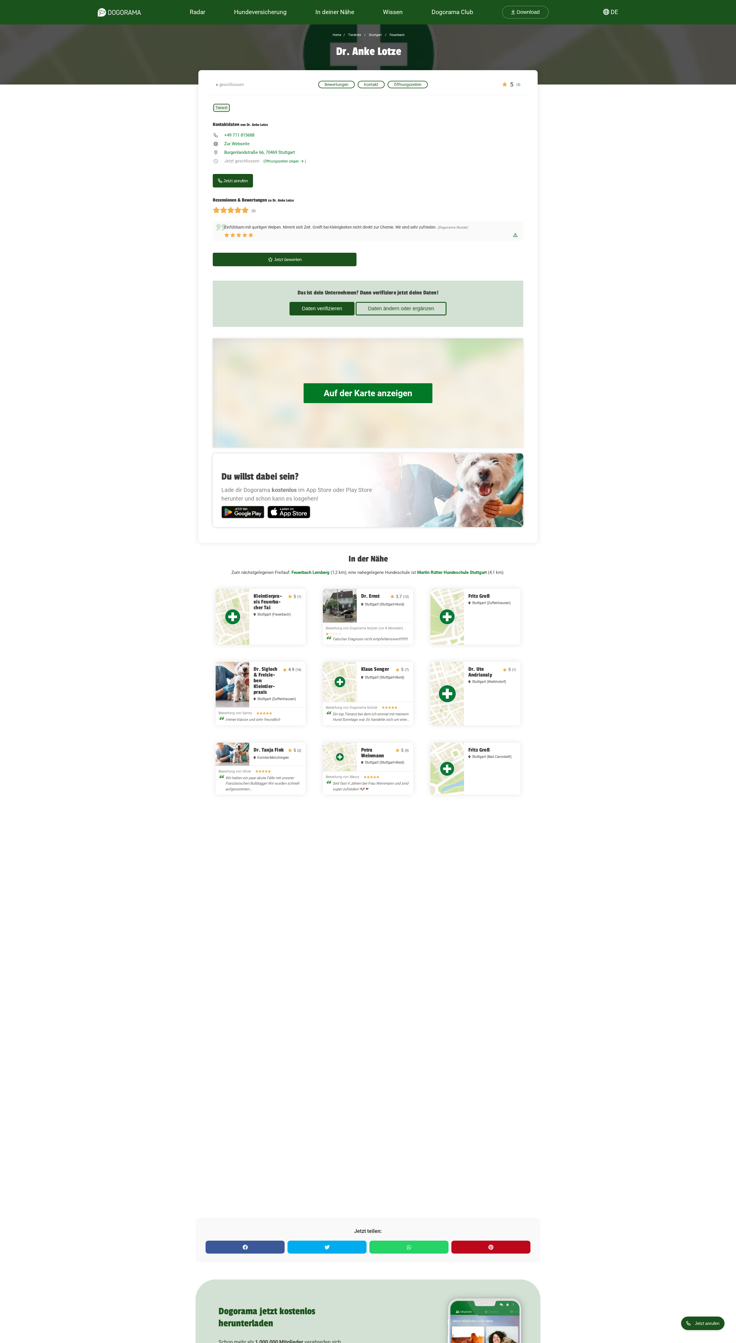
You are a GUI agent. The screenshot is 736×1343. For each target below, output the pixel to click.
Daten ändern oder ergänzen (401, 308)
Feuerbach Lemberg (310, 572)
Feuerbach (397, 35)
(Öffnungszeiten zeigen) (284, 161)
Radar (197, 12)
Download (527, 12)
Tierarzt (221, 108)
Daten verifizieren (322, 308)
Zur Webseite (237, 143)
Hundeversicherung (260, 12)
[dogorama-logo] (119, 12)
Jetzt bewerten (287, 259)
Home (337, 35)
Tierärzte (354, 35)
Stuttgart (375, 35)
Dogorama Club (452, 12)
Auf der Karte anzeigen (368, 393)
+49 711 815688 (239, 135)
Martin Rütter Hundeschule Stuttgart (452, 572)
